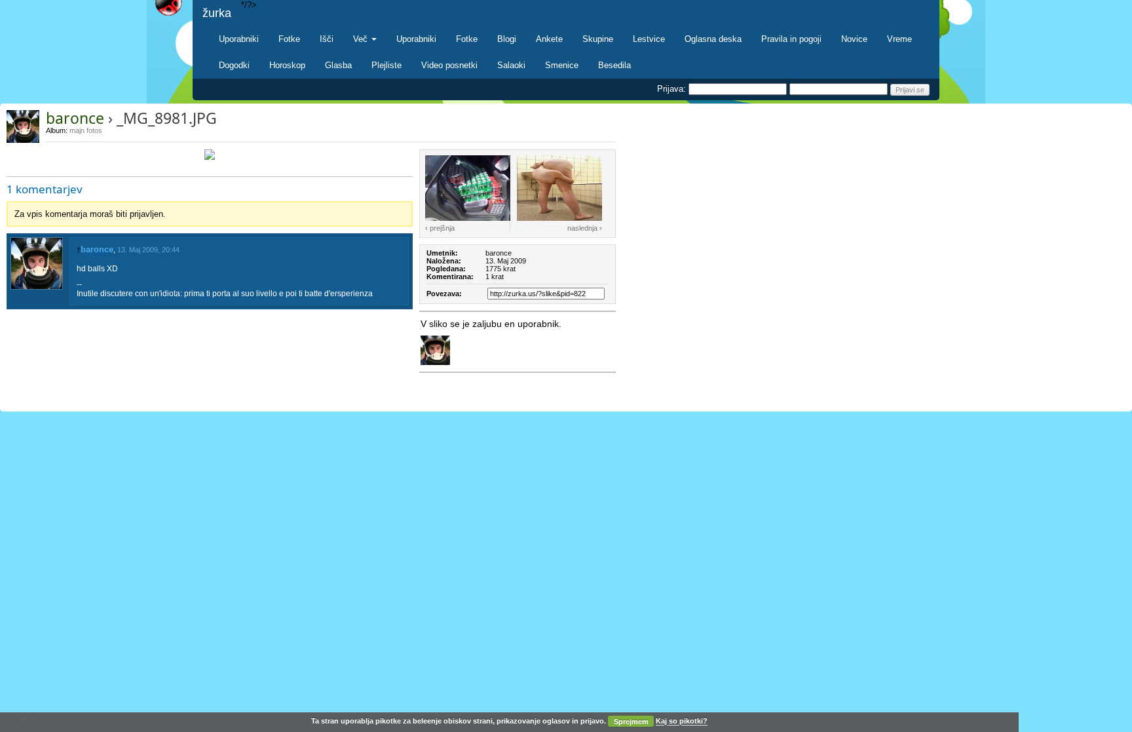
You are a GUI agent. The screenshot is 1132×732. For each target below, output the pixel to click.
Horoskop (287, 65)
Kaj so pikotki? (682, 721)
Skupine (597, 39)
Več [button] (361, 39)
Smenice (561, 65)
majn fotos (85, 130)
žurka (216, 13)
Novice (854, 39)
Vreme (899, 39)
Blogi (506, 39)
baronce (75, 117)
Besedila (614, 65)
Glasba (338, 65)
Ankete (549, 39)
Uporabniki (239, 39)
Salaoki (511, 65)
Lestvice (649, 39)
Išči (326, 39)
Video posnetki (449, 65)
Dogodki (234, 65)
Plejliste (386, 65)
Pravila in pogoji (791, 39)
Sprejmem (631, 721)
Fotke (289, 39)
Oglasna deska (713, 39)
